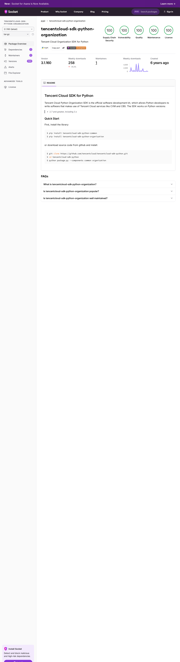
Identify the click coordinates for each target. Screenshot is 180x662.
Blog (92, 11)
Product (44, 11)
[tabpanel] (108, 128)
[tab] (49, 83)
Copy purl (56, 48)
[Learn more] (33, 34)
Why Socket (61, 11)
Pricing (105, 11)
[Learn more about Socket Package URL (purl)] (63, 48)
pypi (43, 21)
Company (78, 11)
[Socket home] (11, 11)
